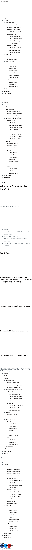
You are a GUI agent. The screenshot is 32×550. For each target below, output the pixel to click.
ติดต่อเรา (6, 96)
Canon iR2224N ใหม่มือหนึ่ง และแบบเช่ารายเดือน (15, 306)
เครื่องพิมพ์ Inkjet (11, 34)
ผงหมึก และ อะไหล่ (10, 62)
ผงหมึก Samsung (13, 78)
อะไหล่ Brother (13, 82)
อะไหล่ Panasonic (13, 87)
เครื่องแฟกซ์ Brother (12, 57)
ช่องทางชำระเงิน (7, 93)
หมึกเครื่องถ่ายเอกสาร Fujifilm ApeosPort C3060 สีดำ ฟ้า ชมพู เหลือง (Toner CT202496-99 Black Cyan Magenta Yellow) (15, 279)
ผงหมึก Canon (13, 68)
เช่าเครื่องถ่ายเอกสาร (8, 89)
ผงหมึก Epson (13, 71)
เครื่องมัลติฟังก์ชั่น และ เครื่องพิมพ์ (14, 32)
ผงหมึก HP (12, 73)
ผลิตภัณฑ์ (6, 20)
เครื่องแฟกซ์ (8, 55)
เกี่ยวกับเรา (6, 18)
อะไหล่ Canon (12, 84)
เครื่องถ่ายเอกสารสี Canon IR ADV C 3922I (14, 355)
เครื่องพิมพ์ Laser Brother (16, 48)
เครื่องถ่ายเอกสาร (10, 23)
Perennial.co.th (4, 1)
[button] (16, 100)
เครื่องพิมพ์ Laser (11, 45)
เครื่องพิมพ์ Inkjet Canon (15, 39)
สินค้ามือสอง (7, 91)
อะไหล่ (8, 80)
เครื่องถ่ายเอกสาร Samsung (14, 30)
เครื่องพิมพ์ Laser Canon (15, 50)
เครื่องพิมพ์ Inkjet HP (14, 43)
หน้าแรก (6, 16)
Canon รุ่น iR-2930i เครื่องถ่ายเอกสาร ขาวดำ (14, 331)
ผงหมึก (9, 64)
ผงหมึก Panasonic (14, 75)
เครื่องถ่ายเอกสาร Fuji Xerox (14, 27)
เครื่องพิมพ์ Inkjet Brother (16, 36)
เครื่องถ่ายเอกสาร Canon (13, 25)
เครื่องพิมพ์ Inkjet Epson (15, 41)
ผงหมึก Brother (13, 66)
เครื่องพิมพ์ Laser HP (14, 52)
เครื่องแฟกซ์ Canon (12, 59)
